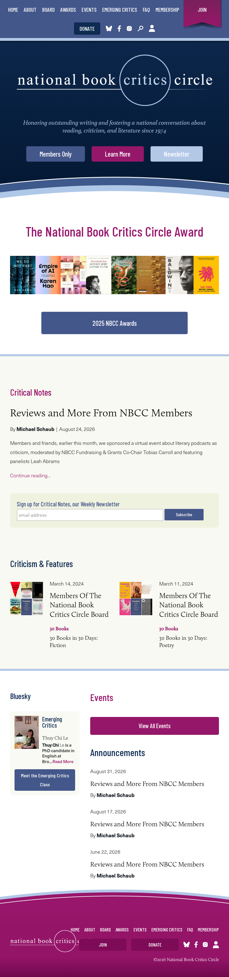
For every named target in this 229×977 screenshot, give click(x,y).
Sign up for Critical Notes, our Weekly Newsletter (68, 504)
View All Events (155, 725)
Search (140, 28)
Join (202, 9)
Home (13, 9)
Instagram (129, 28)
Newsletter (176, 154)
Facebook (120, 28)
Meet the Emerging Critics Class (45, 779)
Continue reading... (30, 475)
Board (48, 9)
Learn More (117, 154)
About (30, 9)
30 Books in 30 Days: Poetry (188, 630)
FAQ (146, 9)
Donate (87, 28)
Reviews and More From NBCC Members (101, 412)
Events (89, 9)
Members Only (55, 154)
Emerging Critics (119, 9)
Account (152, 28)
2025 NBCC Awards (114, 323)
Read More (63, 761)
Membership (167, 9)
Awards (68, 9)
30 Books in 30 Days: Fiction (79, 630)
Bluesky (109, 28)
